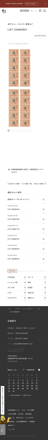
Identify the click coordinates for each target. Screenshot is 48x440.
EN (31, 10)
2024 (38, 308)
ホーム (9, 308)
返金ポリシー (11, 425)
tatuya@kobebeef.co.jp (23, 343)
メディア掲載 (30, 410)
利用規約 (32, 421)
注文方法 (20, 414)
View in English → (31, 3)
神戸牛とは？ (19, 417)
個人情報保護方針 (22, 421)
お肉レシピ (11, 417)
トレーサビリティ (29, 417)
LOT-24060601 (15, 311)
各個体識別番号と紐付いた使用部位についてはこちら (27, 171)
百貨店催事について (14, 410)
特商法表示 (11, 421)
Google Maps (13, 361)
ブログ (23, 410)
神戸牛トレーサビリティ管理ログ (20, 24)
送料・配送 (28, 414)
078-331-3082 (22, 338)
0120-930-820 (22, 333)
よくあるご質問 (12, 414)
